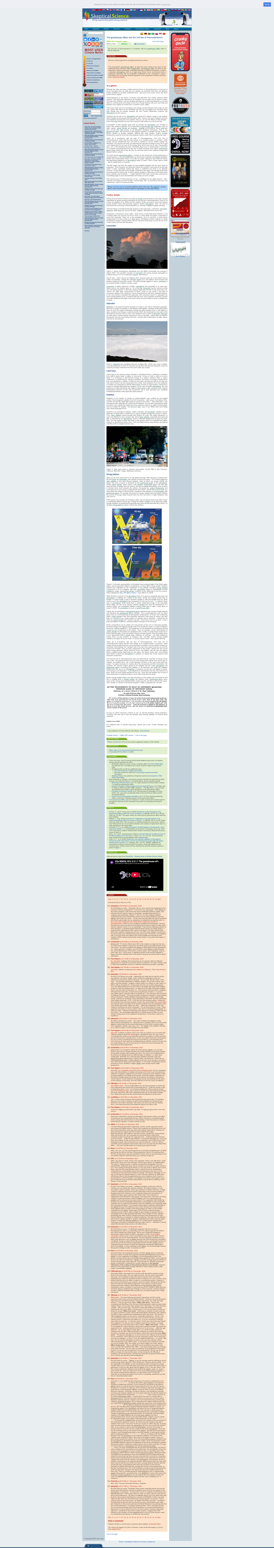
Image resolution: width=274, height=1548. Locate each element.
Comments (127, 29)
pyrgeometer (143, 837)
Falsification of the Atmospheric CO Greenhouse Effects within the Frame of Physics (135, 812)
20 (150, 899)
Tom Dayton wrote (117, 1085)
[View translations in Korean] (152, 10)
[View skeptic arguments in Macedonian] (155, 10)
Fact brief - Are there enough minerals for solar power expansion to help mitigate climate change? (93, 160)
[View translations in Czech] (107, 10)
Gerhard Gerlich (118, 77)
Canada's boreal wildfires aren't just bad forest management (93, 209)
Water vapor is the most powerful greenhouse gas (126, 750)
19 (148, 899)
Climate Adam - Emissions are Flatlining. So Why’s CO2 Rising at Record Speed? (94, 132)
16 (140, 899)
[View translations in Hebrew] (131, 10)
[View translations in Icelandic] (138, 10)
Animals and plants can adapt (94, 75)
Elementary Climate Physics (121, 782)
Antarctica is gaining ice (93, 80)
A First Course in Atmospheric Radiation (125, 796)
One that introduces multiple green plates (128, 771)
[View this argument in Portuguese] (149, 34)
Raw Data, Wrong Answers (92, 147)
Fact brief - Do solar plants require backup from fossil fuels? (94, 197)
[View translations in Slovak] (176, 10)
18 (145, 899)
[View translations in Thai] (189, 10)
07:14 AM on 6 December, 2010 (133, 959)
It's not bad (89, 63)
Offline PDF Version (126, 735)
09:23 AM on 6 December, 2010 (132, 1047)
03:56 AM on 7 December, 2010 (127, 1379)
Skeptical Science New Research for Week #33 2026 (94, 154)
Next (159, 899)
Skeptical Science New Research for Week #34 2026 (94, 140)
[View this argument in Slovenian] (156, 34)
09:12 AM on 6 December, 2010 (131, 1018)
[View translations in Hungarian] (135, 10)
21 (153, 899)
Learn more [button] (166, 4)
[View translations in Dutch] (114, 10)
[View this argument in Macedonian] (163, 34)
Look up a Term (94, 1546)
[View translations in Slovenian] (179, 10)
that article (131, 1034)
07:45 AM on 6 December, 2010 (133, 967)
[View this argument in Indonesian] (160, 34)
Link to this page (158, 41)
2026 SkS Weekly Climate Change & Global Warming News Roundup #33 (94, 151)
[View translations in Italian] (145, 10)
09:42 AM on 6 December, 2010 (130, 1083)
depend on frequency (142, 969)
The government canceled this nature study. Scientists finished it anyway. (94, 193)
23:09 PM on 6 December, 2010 (127, 1251)
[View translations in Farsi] (118, 10)
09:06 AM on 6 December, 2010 (131, 974)
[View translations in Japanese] (148, 10)
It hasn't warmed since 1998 (94, 77)
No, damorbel (115, 961)
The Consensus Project (142, 29)
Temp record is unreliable (93, 73)
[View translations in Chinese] (101, 10)
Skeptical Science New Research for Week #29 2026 (94, 223)
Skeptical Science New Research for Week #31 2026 (94, 189)
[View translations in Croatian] (104, 10)
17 (143, 899)
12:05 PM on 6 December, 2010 (127, 1148)
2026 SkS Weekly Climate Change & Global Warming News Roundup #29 (94, 219)
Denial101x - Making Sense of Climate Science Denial (144, 856)
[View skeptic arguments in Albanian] (97, 10)
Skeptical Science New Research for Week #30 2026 (94, 206)
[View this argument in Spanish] (141, 34)
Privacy (143, 1542)
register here (116, 1529)
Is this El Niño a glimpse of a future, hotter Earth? (93, 143)
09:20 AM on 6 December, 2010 (133, 1030)
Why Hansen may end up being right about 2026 (93, 182)
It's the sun (89, 61)
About (167, 29)
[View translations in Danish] (111, 10)
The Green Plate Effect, (155, 764)
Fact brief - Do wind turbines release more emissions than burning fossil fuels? (93, 128)
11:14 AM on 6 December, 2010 (132, 1114)
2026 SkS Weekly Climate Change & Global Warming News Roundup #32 (94, 169)
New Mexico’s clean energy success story (92, 175)
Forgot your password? (90, 118)
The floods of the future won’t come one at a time (93, 165)
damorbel (114, 969)
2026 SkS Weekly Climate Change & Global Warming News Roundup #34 (94, 137)
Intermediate (140, 44)
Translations (157, 29)
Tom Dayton (115, 959)
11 (127, 899)
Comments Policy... (155, 1524)
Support (176, 29)
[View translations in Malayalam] (159, 10)
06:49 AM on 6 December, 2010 (132, 942)
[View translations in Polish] (166, 10)
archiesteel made (146, 1070)
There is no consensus (92, 65)
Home (86, 29)
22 (156, 899)
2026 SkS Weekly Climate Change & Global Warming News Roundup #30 (94, 202)
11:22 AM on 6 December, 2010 (128, 1124)
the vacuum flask (160, 1002)
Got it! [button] (267, 4)
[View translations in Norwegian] (162, 10)
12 (130, 899)
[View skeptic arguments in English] (94, 10)
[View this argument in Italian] (152, 34)
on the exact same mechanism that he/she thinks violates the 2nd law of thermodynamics (137, 921)
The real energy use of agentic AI (94, 157)
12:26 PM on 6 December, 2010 (127, 1158)
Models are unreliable (92, 70)
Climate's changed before (93, 58)
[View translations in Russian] (172, 10)
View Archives (144, 731)
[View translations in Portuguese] (169, 10)
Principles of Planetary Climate (122, 791)
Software (106, 29)
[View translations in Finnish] (121, 10)
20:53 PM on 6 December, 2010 (131, 1184)
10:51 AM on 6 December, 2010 (133, 1107)
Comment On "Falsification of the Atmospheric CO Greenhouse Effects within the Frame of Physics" (134, 819)
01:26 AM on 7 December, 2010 (131, 1358)
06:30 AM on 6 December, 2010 (131, 906)
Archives (87, 230)
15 (138, 899)
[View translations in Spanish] (183, 10)
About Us (137, 1542)
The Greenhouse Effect (117, 800)
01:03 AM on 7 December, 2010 (130, 1295)
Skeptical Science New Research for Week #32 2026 (94, 172)
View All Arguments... (92, 82)
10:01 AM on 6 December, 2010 (131, 1097)
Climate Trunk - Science (91, 146)
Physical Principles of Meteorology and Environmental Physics (133, 786)
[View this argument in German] (145, 34)
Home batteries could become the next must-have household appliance (94, 227)
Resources (117, 29)
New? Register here (96, 116)
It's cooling (89, 68)
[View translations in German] (128, 10)
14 (135, 899)
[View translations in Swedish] (186, 10)
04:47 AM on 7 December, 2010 (130, 1481)
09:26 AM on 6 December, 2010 (133, 1068)
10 (125, 899)
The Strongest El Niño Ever (92, 216)
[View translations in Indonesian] (142, 10)
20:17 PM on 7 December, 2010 (131, 1486)
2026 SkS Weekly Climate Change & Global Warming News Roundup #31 (94, 186)
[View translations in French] (125, 10)
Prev (109, 899)
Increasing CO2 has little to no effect (121, 752)
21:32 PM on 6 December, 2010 (131, 1227)
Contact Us (151, 1542)
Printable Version (112, 735)
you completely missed (126, 1070)
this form (119, 187)
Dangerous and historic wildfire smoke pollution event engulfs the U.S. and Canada (93, 213)
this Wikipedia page (122, 1091)
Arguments (96, 29)
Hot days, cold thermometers (93, 199)
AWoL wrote (115, 1297)
